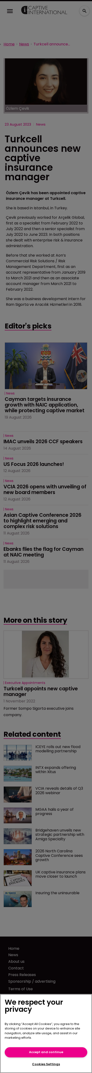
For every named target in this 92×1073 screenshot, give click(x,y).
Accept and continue (46, 1052)
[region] (46, 1033)
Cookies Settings (46, 1064)
